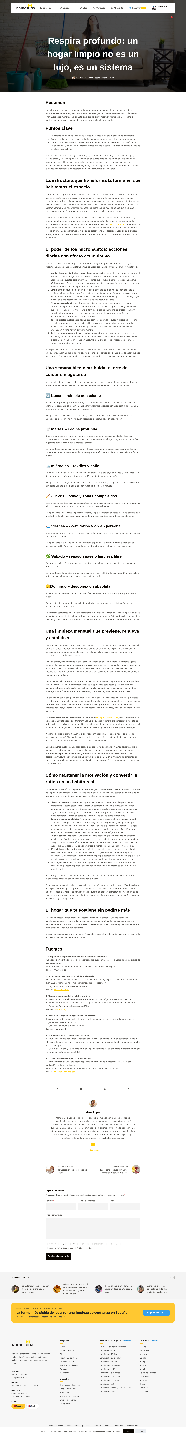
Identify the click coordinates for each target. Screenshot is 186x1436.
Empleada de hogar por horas (113, 1347)
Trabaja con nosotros (69, 1396)
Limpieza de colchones (110, 1376)
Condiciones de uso (55, 1426)
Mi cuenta (118, 8)
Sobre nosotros (67, 1350)
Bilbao (142, 1384)
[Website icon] (93, 1144)
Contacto (100, 8)
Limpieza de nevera (108, 1391)
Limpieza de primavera (110, 1365)
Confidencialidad (132, 1426)
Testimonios (65, 1392)
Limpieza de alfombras (110, 1373)
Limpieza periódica (108, 1354)
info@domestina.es (20, 1377)
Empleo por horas (68, 1400)
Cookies (107, 1426)
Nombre (50, 1201)
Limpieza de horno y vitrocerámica (115, 1387)
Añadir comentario (54, 1215)
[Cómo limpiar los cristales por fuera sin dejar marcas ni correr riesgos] (15, 1289)
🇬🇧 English (32, 1406)
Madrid (143, 1347)
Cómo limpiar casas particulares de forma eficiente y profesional (157, 1289)
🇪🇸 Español (18, 1406)
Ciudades (67, 8)
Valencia (143, 1354)
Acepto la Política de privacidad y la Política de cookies (70, 1248)
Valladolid (144, 1391)
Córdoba (144, 1387)
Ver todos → (128, 1341)
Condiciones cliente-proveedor (78, 1426)
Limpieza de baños (108, 1384)
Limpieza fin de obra (109, 1361)
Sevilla (143, 1358)
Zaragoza (144, 1361)
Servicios (47, 8)
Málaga (143, 1365)
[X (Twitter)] (81, 1089)
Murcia (143, 1369)
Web (112, 1201)
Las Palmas (145, 1376)
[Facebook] (57, 1089)
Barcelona (144, 1350)
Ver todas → (155, 1341)
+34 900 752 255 (19, 1374)
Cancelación (118, 1426)
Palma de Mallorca (148, 1373)
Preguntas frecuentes (69, 1358)
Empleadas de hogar (69, 1389)
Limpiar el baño (117, 224)
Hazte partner (66, 1404)
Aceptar (128, 1431)
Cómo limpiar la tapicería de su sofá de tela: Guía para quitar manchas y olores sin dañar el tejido (76, 1289)
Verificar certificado (69, 1365)
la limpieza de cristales (107, 717)
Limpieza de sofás (108, 1369)
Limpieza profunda (108, 1350)
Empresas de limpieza (70, 1385)
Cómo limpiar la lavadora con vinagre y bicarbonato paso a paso (118, 1289)
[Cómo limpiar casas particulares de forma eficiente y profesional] (140, 1289)
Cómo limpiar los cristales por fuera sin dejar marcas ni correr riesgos (35, 1289)
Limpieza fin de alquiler (110, 1358)
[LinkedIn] (128, 1089)
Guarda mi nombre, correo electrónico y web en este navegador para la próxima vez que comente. (88, 1244)
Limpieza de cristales (109, 1380)
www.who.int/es (61, 989)
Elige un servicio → (156, 1312)
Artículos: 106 (93, 1150)
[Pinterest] (105, 1089)
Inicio (62, 1347)
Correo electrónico (87, 1201)
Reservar (139, 8)
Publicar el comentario (58, 1256)
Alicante (143, 1380)
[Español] (171, 17)
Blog (85, 8)
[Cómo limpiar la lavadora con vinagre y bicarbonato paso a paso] (98, 1289)
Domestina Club (67, 1361)
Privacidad (97, 1426)
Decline (141, 1431)
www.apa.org (60, 1009)
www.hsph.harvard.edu (64, 1071)
